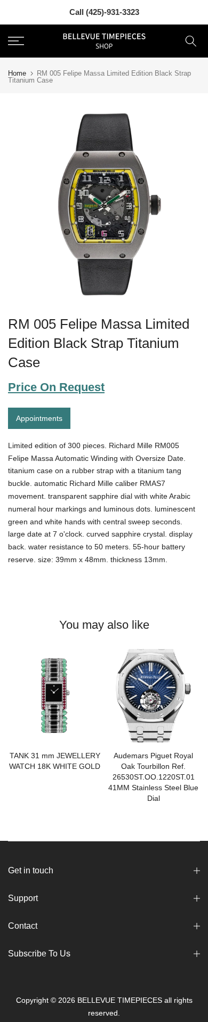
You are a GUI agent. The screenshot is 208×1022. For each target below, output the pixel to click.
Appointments (39, 418)
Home (17, 73)
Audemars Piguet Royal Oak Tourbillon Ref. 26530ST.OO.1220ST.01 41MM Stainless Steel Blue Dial (153, 776)
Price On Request (56, 387)
